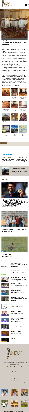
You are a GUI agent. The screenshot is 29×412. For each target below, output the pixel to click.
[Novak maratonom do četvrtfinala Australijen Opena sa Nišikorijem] (5, 264)
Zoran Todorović (5, 207)
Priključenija (4, 266)
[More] (18, 150)
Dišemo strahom (14, 271)
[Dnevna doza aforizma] (5, 285)
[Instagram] (11, 366)
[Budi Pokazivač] (4, 403)
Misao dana (13, 338)
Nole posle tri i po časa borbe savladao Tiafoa (18, 319)
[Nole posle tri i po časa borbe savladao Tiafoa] (5, 320)
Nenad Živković (13, 313)
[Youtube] (21, 366)
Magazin (3, 226)
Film (2, 197)
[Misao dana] (5, 340)
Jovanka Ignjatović (14, 292)
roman (19, 142)
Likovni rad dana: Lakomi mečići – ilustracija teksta (7, 161)
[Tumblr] (14, 366)
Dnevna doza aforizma (15, 284)
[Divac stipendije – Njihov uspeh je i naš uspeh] (14, 219)
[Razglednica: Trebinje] (5, 292)
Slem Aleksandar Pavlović (17, 325)
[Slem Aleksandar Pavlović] (5, 326)
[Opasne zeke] (14, 244)
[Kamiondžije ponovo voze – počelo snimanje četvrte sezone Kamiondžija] (5, 298)
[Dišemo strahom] (5, 272)
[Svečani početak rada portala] (14, 403)
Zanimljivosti (4, 341)
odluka (9, 142)
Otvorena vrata (5, 321)
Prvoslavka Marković (14, 340)
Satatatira (4, 287)
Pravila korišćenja (20, 411)
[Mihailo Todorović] (5, 171)
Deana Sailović (13, 326)
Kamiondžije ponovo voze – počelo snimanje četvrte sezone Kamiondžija (18, 298)
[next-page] (5, 260)
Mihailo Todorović (19, 169)
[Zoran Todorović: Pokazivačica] (24, 392)
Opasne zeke (6, 254)
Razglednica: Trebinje (15, 290)
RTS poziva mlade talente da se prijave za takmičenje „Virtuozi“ (18, 278)
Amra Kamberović (14, 272)
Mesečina (4, 274)
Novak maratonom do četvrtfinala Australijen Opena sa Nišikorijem (18, 264)
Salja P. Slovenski (14, 306)
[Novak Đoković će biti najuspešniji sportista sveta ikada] (4, 392)
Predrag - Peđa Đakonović (16, 285)
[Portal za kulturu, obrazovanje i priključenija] (7, 4)
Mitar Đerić (12, 333)
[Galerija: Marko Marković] (24, 403)
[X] (18, 366)
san (22, 142)
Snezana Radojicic (4, 145)
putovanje (14, 142)
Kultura (3, 280)
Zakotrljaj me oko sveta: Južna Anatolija (18, 145)
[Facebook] (7, 366)
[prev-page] (2, 260)
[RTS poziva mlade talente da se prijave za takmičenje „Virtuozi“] (5, 279)
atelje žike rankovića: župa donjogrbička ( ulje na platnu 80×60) (22, 161)
